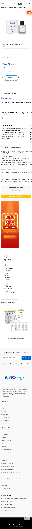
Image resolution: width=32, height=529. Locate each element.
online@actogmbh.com (9, 507)
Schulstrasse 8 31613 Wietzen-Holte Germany (14, 498)
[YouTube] (22, 364)
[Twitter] (11, 364)
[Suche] (20, 4)
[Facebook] (5, 364)
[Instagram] (16, 364)
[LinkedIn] (27, 364)
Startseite (3, 7)
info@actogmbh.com (8, 510)
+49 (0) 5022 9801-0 (8, 501)
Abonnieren (26, 357)
